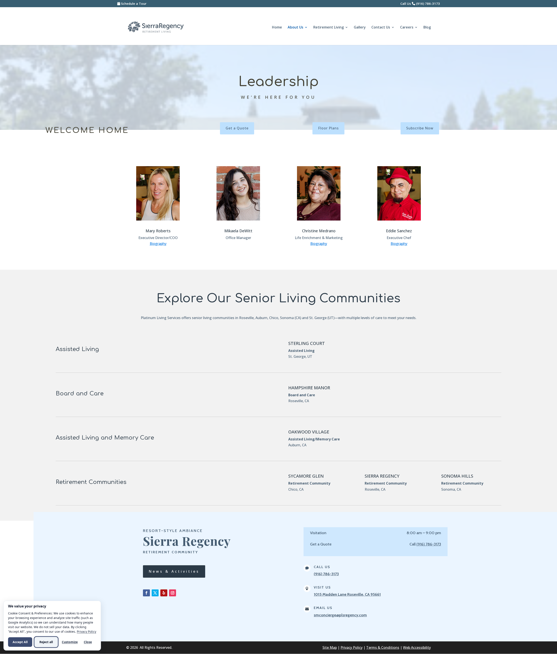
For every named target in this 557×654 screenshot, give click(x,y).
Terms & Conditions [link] (382, 647)
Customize (70, 642)
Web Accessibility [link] (417, 647)
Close (88, 642)
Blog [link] (427, 28)
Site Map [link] (329, 647)
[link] (155, 26)
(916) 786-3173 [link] (428, 3)
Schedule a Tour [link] (133, 3)
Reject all (46, 642)
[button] (146, 592)
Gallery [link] (360, 28)
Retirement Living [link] (328, 28)
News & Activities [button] (174, 571)
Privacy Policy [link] (351, 647)
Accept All (20, 642)
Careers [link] (406, 28)
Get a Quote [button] (237, 128)
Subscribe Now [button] (419, 128)
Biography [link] (158, 243)
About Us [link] (295, 28)
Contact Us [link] (380, 28)
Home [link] (277, 28)
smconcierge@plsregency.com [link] (340, 615)
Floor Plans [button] (328, 128)
